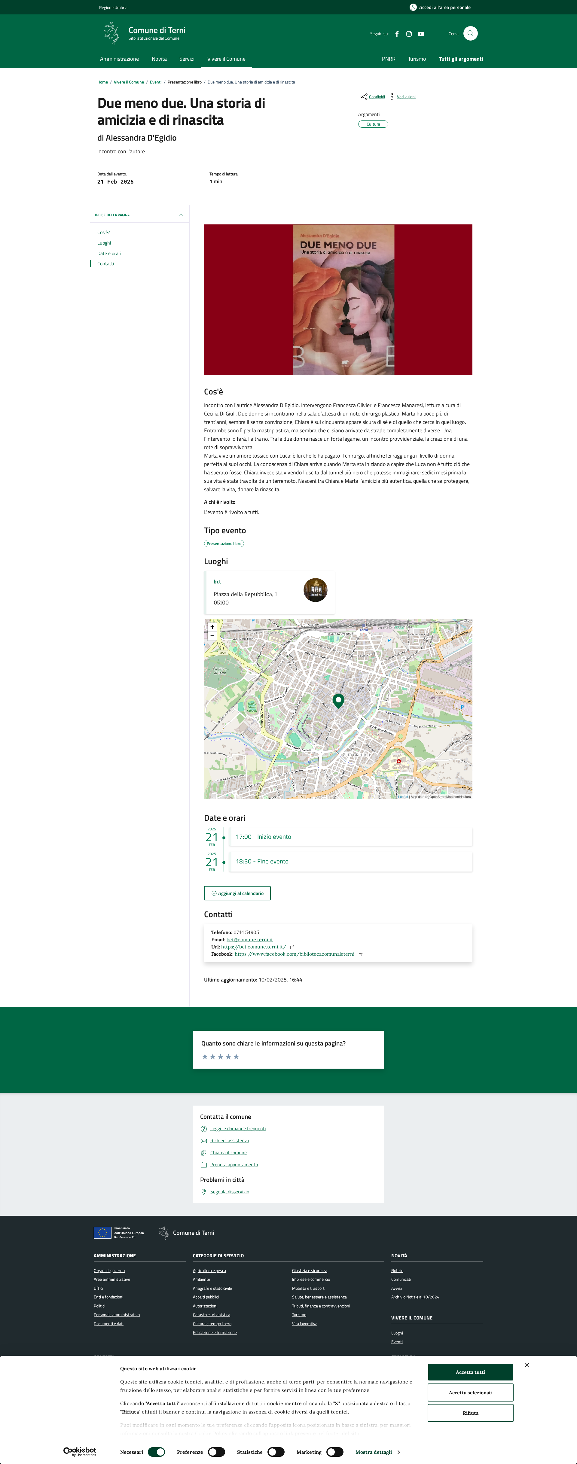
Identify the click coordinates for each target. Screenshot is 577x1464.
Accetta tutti (470, 1372)
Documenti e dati (109, 1323)
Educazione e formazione (215, 1332)
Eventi (397, 1341)
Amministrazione (119, 59)
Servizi (186, 59)
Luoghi (397, 1333)
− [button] (212, 636)
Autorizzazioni (205, 1306)
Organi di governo (109, 1270)
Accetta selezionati (471, 1392)
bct (217, 581)
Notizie (397, 1270)
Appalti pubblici (206, 1297)
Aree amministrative (112, 1279)
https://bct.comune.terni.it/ (253, 947)
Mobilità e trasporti (308, 1288)
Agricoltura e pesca (209, 1270)
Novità (159, 59)
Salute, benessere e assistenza (319, 1297)
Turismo (417, 59)
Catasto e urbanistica (211, 1314)
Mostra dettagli (374, 1452)
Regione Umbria (113, 7)
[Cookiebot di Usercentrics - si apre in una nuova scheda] (79, 1452)
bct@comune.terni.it (250, 939)
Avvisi (396, 1288)
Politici (99, 1306)
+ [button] (212, 627)
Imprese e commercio (311, 1279)
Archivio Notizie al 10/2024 (415, 1297)
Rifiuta (470, 1413)
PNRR (388, 59)
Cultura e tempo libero (212, 1323)
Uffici (98, 1288)
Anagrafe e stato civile (212, 1288)
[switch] (216, 1452)
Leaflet (403, 796)
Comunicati (401, 1279)
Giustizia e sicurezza (309, 1270)
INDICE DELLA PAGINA (112, 215)
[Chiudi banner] (527, 1365)
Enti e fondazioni (108, 1297)
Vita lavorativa (304, 1323)
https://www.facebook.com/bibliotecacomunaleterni (295, 954)
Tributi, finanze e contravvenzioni (321, 1306)
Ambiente (201, 1279)
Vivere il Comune (226, 59)
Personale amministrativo (117, 1314)
